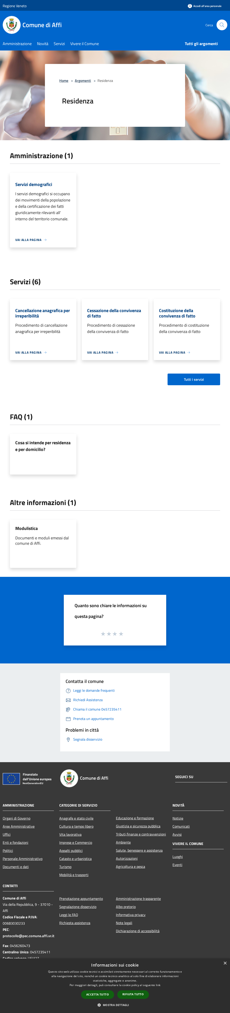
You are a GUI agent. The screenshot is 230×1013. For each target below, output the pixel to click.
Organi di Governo (16, 818)
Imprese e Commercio (75, 842)
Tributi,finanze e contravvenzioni (141, 834)
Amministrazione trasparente (138, 898)
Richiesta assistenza (74, 922)
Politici (8, 850)
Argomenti (83, 80)
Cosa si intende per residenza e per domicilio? (43, 446)
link (158, 985)
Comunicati (181, 826)
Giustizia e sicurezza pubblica (138, 826)
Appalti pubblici (71, 850)
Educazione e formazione (135, 818)
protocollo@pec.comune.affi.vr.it (28, 936)
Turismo (65, 866)
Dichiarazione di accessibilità (137, 931)
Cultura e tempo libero (76, 826)
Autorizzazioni (127, 858)
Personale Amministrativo (22, 858)
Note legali (124, 922)
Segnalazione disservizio (77, 906)
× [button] (225, 963)
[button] (115, 1005)
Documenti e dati (16, 866)
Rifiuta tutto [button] (133, 994)
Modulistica (26, 528)
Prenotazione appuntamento (81, 898)
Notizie (177, 818)
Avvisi (177, 834)
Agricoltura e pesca (130, 866)
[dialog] (115, 985)
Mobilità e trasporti (73, 874)
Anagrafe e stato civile (76, 818)
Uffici (7, 834)
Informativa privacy (131, 914)
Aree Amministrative (19, 826)
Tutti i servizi (194, 379)
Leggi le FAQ (68, 914)
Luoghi (177, 856)
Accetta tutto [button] (97, 994)
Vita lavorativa (70, 834)
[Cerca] (222, 25)
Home (63, 80)
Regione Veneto (15, 6)
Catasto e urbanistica (75, 858)
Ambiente (123, 842)
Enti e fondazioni (15, 842)
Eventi (177, 864)
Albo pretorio (126, 906)
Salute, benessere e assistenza (139, 850)
